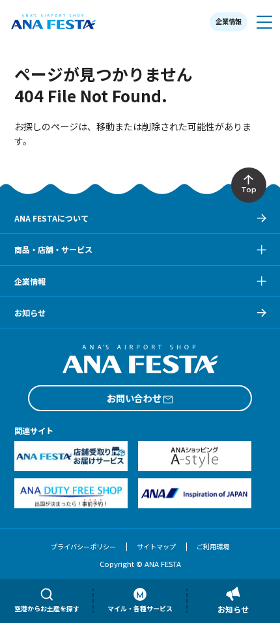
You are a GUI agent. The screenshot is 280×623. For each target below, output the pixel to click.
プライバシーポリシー (83, 546)
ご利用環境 (213, 546)
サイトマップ (156, 546)
